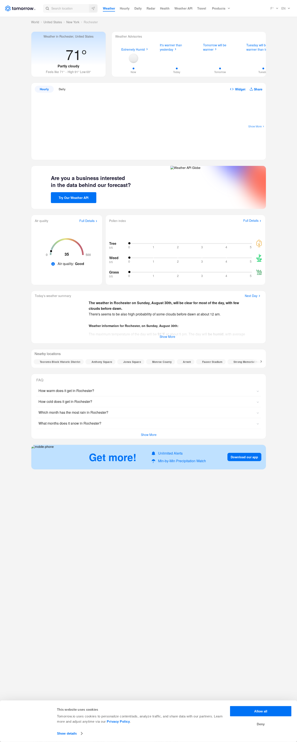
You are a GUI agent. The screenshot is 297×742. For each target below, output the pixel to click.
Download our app (244, 457)
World (35, 22)
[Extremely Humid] (133, 58)
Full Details (87, 221)
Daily (138, 8)
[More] (259, 362)
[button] (70, 8)
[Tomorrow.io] (24, 8)
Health (165, 8)
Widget (240, 89)
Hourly (125, 8)
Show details (67, 733)
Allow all (260, 711)
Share (258, 89)
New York (72, 22)
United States (52, 22)
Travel (201, 8)
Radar (151, 8)
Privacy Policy (118, 721)
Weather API (183, 8)
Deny (261, 724)
